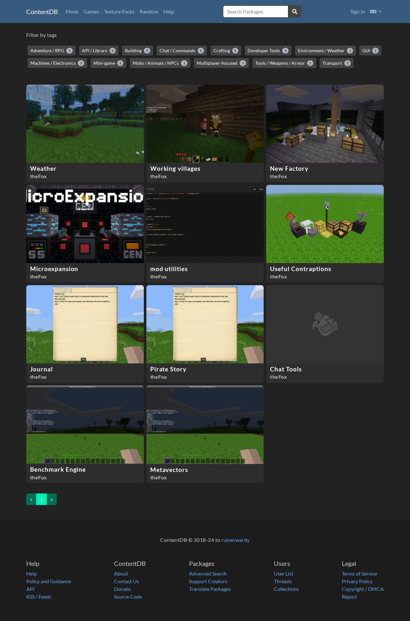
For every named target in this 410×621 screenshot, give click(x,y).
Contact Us (126, 581)
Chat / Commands (181, 50)
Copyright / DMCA (363, 589)
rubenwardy (235, 540)
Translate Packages (210, 589)
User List (283, 573)
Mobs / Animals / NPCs (159, 63)
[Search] (294, 11)
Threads (283, 581)
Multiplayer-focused (220, 63)
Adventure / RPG (50, 50)
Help (168, 11)
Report (349, 596)
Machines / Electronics (56, 63)
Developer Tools (267, 50)
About (121, 573)
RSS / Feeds (38, 596)
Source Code (128, 596)
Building (136, 50)
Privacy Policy (357, 581)
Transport (335, 63)
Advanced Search (208, 573)
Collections (286, 589)
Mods (72, 11)
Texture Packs (119, 11)
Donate (122, 589)
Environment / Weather (324, 50)
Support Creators (208, 581)
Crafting (224, 50)
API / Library (98, 50)
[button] (375, 11)
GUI (369, 50)
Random (149, 11)
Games (91, 11)
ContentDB (42, 11)
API (30, 589)
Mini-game (107, 63)
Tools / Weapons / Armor (283, 63)
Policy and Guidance (48, 581)
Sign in (357, 11)
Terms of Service (359, 573)
